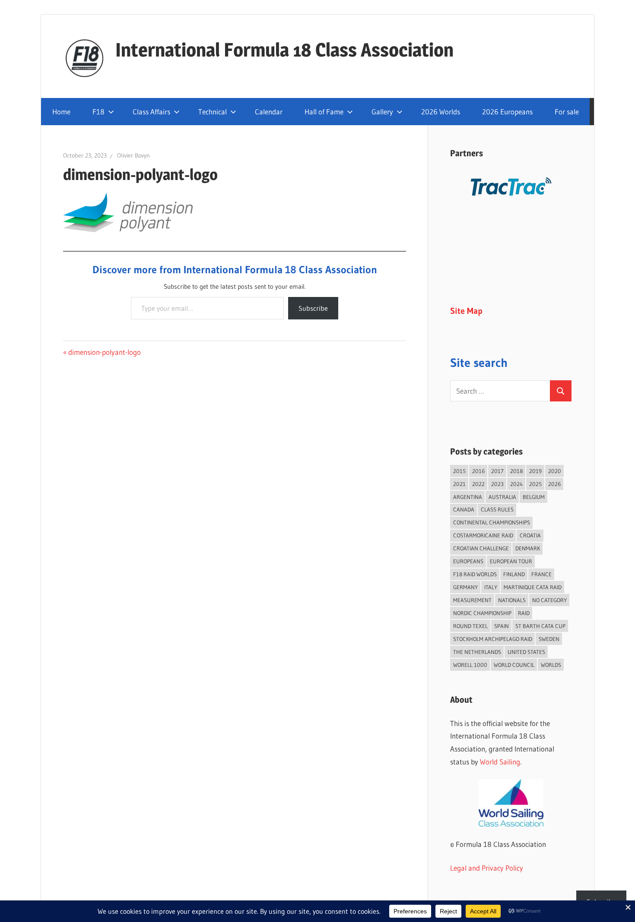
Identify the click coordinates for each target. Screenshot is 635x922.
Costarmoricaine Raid (483, 535)
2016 (478, 470)
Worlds (551, 664)
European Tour (511, 561)
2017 (497, 470)
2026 (554, 483)
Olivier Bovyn (133, 155)
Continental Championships (491, 522)
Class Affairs (151, 111)
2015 (459, 470)
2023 (497, 483)
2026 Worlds (440, 111)
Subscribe (313, 308)
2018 (516, 470)
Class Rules (497, 509)
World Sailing (500, 761)
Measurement (472, 600)
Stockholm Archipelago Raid (492, 638)
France (541, 574)
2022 (478, 483)
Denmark (527, 548)
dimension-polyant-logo (104, 352)
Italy (490, 587)
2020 (554, 470)
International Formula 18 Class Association (284, 49)
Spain (501, 625)
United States (526, 651)
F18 (98, 111)
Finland (514, 574)
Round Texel (470, 625)
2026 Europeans (507, 111)
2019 (535, 470)
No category (549, 600)
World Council (514, 664)
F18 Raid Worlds (475, 574)
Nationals (512, 600)
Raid (524, 612)
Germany (465, 587)
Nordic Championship (482, 612)
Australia (502, 496)
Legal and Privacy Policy (486, 867)
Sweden (549, 638)
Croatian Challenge (481, 548)
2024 (516, 483)
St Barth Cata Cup (540, 625)
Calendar (269, 111)
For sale (567, 111)
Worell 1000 (470, 664)
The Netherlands (477, 651)
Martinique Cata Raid (533, 587)
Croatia (530, 535)
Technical (212, 111)
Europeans (468, 561)
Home (61, 111)
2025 (535, 483)
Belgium (534, 496)
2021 (459, 483)
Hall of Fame (324, 111)
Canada (463, 509)
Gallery (382, 111)
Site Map (466, 311)
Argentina (467, 496)
